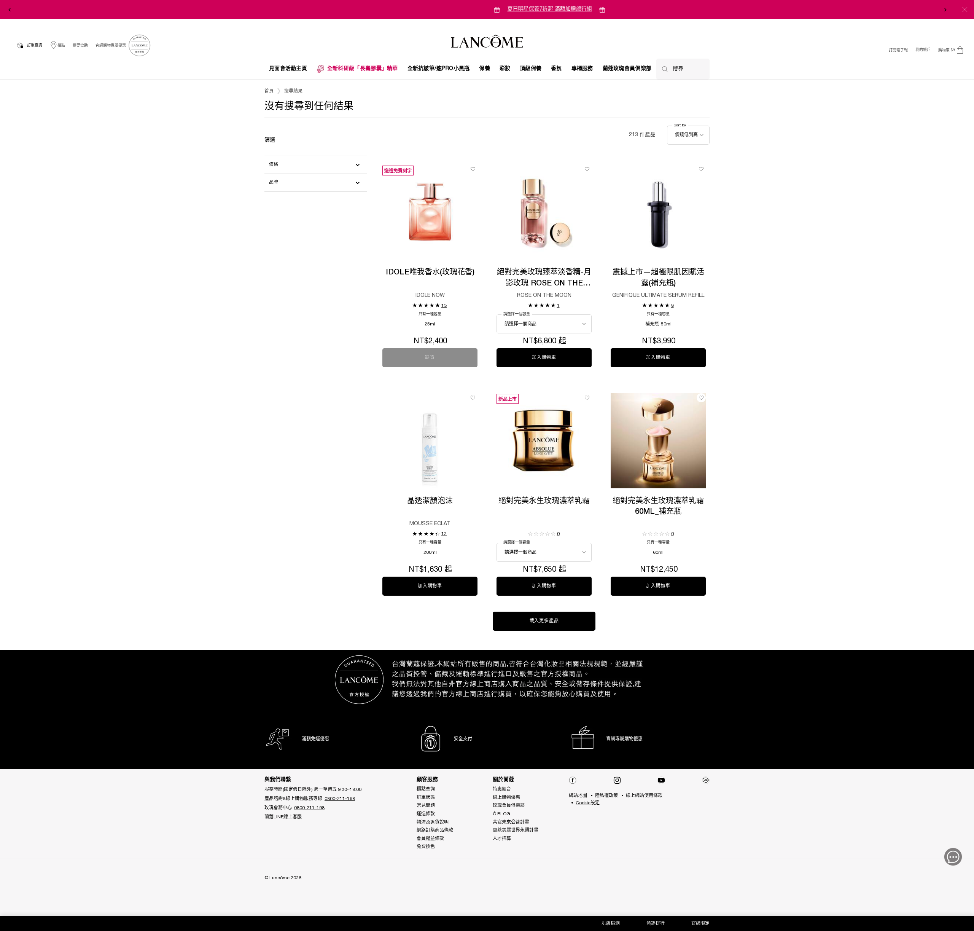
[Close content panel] (965, 9)
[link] (139, 45)
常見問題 (426, 805)
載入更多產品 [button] (544, 621)
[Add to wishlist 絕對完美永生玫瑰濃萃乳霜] (587, 397)
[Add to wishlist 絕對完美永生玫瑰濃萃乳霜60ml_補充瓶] (701, 397)
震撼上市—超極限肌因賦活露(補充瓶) (658, 278)
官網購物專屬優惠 (110, 46)
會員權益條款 (430, 839)
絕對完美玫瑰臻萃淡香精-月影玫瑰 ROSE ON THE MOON (544, 279)
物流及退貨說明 (433, 822)
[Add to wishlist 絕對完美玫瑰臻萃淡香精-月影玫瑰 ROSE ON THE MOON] (587, 169)
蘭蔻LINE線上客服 (283, 817)
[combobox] (688, 135)
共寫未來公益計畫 (511, 822)
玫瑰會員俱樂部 (509, 805)
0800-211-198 (340, 799)
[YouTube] (661, 780)
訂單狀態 (426, 797)
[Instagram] (617, 780)
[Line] (706, 780)
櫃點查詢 (426, 789)
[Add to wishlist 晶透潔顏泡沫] (472, 397)
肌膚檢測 (611, 923)
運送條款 (426, 814)
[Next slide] (945, 9)
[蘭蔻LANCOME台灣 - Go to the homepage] (487, 42)
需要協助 (80, 46)
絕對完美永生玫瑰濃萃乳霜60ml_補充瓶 (658, 507)
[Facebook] (572, 780)
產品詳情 (429, 225)
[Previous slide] (9, 9)
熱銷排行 (655, 923)
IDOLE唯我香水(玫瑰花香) (430, 272)
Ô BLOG (501, 814)
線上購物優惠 (506, 797)
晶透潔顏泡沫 (430, 501)
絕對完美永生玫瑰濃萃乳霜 (544, 501)
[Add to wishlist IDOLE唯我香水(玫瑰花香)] (472, 169)
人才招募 (502, 839)
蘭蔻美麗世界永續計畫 (515, 830)
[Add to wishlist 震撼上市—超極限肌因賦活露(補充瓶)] (701, 169)
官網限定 (700, 923)
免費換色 (426, 847)
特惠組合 (502, 789)
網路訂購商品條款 (435, 830)
